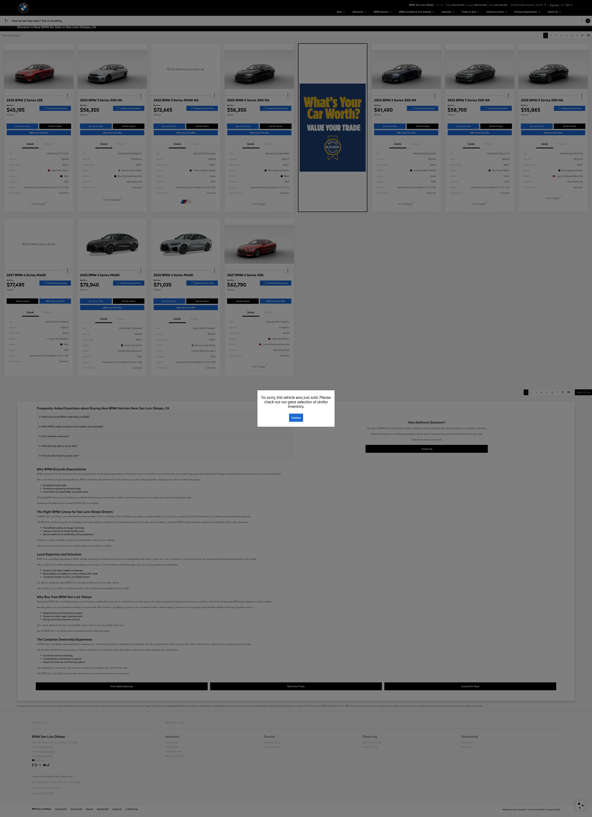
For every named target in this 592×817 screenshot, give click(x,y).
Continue (296, 417)
